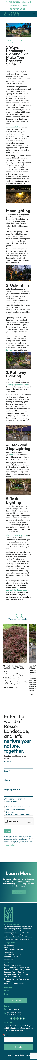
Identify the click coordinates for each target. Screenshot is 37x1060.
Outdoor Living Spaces (13, 954)
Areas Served (14, 6)
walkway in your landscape (17, 384)
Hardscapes (8, 952)
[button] (34, 14)
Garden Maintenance (12, 965)
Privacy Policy (9, 845)
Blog (6, 994)
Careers (24, 6)
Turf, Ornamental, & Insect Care (16, 967)
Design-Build (9, 943)
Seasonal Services (11, 956)
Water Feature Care (12, 976)
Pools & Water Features (13, 950)
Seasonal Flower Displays (14, 972)
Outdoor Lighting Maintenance (16, 979)
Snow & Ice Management (14, 983)
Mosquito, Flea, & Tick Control (16, 974)
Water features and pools (16, 535)
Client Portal (26, 2)
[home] (11, 14)
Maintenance (9, 947)
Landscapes (9, 945)
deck (12, 454)
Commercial (9, 959)
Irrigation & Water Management (17, 970)
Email (6, 1035)
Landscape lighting (13, 127)
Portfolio (8, 987)
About (6, 991)
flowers (9, 350)
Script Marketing (26, 1055)
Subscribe (18, 1047)
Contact (7, 1006)
